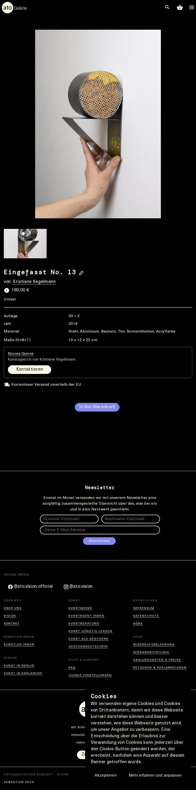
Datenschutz (146, 616)
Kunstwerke (80, 608)
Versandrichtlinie (151, 652)
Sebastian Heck (19, 782)
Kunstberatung (84, 623)
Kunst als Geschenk (89, 639)
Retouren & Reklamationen (160, 667)
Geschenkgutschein (88, 646)
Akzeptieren (106, 775)
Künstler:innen (19, 644)
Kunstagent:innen (86, 616)
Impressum (143, 608)
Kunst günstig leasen (90, 631)
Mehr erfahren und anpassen (155, 775)
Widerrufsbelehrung (154, 644)
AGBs (138, 623)
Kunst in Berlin (19, 665)
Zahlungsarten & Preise (157, 660)
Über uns (13, 608)
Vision (10, 616)
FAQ (72, 667)
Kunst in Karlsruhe (23, 673)
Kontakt (12, 623)
